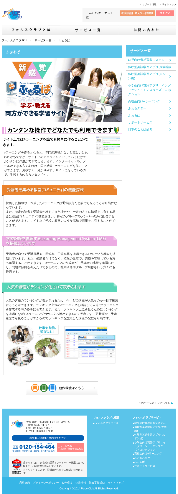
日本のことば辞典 (140, 129)
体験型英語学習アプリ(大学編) (149, 67)
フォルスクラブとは (107, 423)
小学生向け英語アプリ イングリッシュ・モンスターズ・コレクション (149, 90)
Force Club (87, 488)
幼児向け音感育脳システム (146, 60)
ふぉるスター (137, 108)
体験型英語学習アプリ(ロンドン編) (148, 76)
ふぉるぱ (134, 115)
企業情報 (81, 482)
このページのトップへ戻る (154, 402)
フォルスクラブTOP (14, 40)
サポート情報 (149, 4)
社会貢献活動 (97, 482)
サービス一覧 (43, 40)
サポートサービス (140, 122)
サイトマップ (169, 4)
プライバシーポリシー (46, 482)
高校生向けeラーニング (144, 101)
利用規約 (24, 482)
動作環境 (67, 482)
